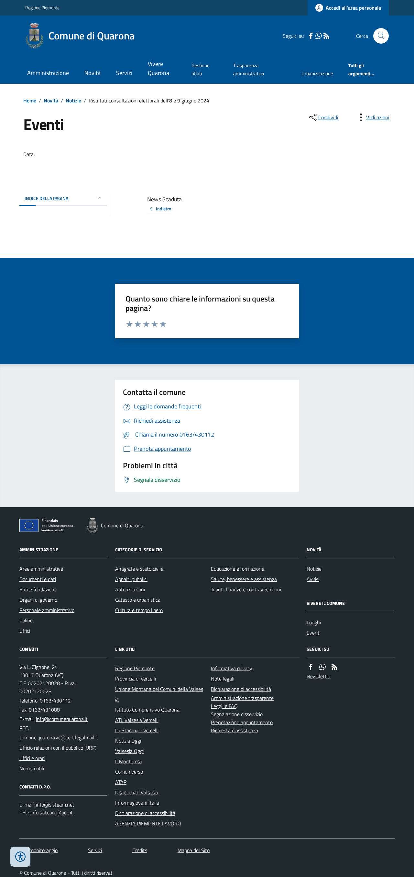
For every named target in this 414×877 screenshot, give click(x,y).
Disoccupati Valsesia (136, 792)
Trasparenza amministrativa (248, 69)
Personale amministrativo (46, 610)
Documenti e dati (37, 579)
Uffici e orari (32, 758)
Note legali (222, 678)
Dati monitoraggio (38, 850)
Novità (92, 73)
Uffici (24, 631)
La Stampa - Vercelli (136, 730)
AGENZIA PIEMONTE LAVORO (148, 823)
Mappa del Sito (194, 850)
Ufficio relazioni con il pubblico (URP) (57, 748)
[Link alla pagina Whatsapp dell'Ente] (322, 667)
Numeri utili (31, 768)
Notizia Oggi (128, 741)
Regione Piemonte (42, 7)
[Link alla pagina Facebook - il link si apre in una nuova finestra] (311, 36)
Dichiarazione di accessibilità (145, 813)
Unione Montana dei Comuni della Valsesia (159, 694)
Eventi (314, 633)
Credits (139, 850)
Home (29, 100)
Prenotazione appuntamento (242, 722)
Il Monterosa (128, 761)
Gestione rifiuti (200, 69)
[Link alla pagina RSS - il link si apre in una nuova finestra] (326, 36)
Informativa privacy (231, 668)
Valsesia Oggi (129, 751)
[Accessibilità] (20, 856)
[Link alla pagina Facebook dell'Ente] (310, 667)
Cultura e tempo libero (139, 610)
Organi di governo (38, 600)
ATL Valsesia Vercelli (136, 720)
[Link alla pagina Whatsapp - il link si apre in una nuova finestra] (318, 36)
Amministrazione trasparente (242, 698)
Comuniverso (129, 772)
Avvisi (313, 579)
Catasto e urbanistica (137, 600)
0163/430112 (55, 700)
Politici (26, 620)
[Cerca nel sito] (378, 36)
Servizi (124, 73)
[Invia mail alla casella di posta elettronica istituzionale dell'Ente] (62, 719)
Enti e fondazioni (37, 589)
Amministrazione (48, 73)
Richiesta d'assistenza (234, 730)
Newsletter (319, 676)
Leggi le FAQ (224, 706)
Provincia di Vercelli (135, 678)
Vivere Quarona (158, 68)
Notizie (73, 100)
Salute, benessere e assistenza (244, 579)
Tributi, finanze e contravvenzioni (246, 589)
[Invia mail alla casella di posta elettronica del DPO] (55, 805)
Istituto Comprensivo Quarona (147, 709)
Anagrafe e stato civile (139, 569)
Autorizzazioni (130, 589)
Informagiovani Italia (137, 803)
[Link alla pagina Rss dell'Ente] (334, 667)
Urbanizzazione (317, 73)
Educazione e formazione (237, 569)
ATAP (120, 782)
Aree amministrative (41, 569)
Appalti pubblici (131, 579)
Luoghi (314, 622)
